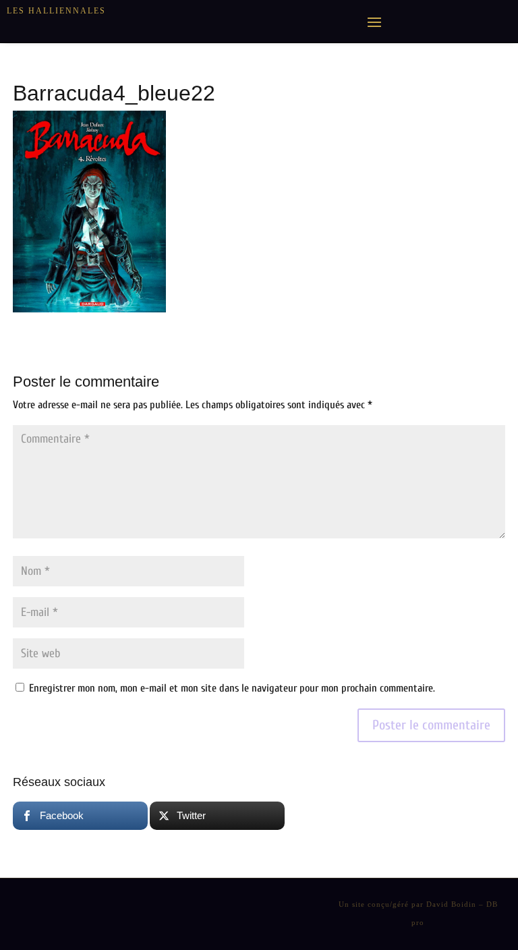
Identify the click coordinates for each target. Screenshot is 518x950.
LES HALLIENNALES (56, 11)
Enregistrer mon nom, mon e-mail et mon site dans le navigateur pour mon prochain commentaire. (232, 688)
